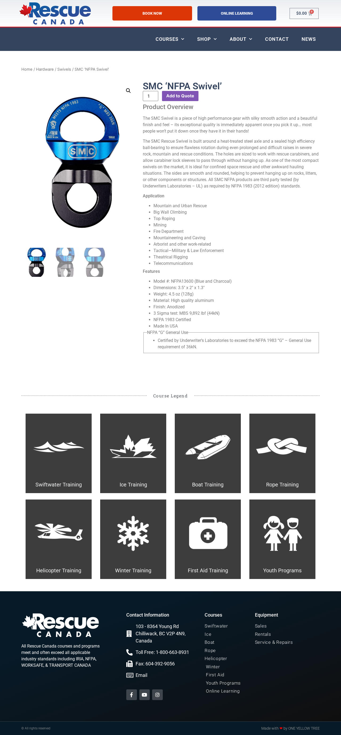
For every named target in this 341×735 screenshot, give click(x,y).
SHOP (204, 39)
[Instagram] (157, 694)
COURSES (167, 39)
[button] (128, 90)
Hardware (45, 69)
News (309, 39)
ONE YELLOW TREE (304, 728)
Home (27, 69)
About (238, 39)
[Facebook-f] (131, 694)
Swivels (64, 69)
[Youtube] (144, 694)
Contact (277, 39)
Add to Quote (180, 95)
